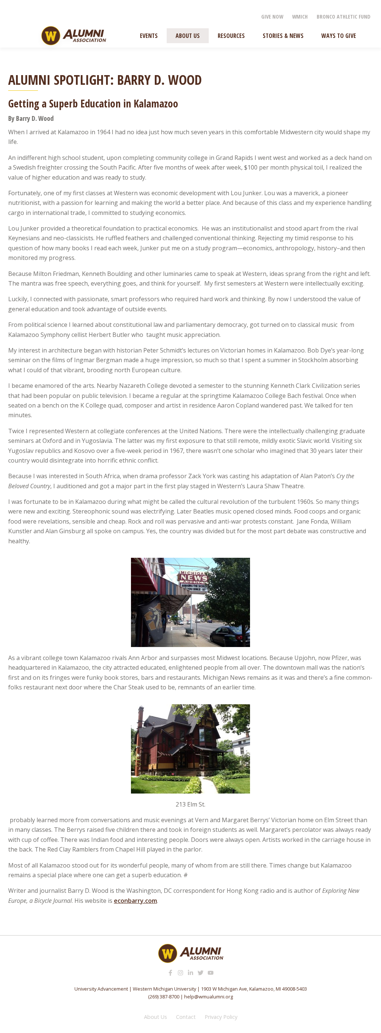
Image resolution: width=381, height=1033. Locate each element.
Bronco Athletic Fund (344, 16)
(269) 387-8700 (163, 996)
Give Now (272, 16)
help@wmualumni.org (208, 996)
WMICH (300, 16)
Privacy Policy (221, 1016)
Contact (186, 1016)
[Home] (73, 36)
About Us (155, 1016)
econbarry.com (135, 901)
